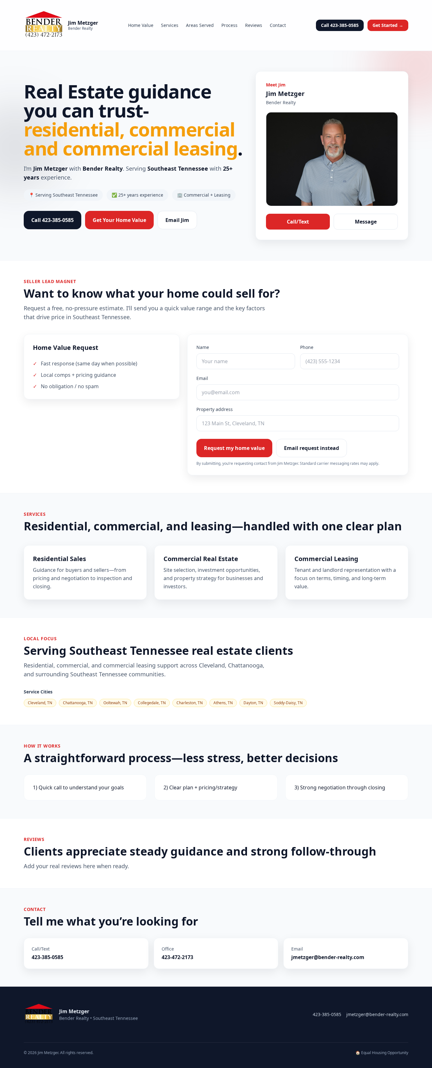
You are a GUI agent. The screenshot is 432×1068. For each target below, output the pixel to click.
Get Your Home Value (119, 220)
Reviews (253, 25)
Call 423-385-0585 (340, 25)
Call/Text (298, 221)
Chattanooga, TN (78, 702)
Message (366, 221)
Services (169, 25)
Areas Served (200, 25)
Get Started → (388, 25)
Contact (278, 25)
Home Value (140, 25)
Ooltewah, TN (115, 702)
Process (229, 25)
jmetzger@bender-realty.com (377, 1014)
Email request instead (311, 448)
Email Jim (177, 220)
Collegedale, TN (152, 702)
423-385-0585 (327, 1014)
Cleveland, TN (40, 702)
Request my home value (234, 448)
